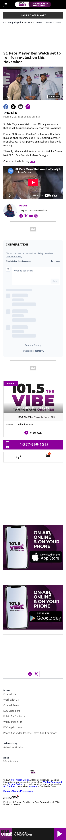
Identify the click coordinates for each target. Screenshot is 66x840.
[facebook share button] (5, 106)
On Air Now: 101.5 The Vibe (33, 407)
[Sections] (5, 4)
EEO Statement (11, 710)
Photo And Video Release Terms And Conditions (30, 733)
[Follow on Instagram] (36, 216)
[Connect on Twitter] (26, 216)
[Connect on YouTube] (31, 216)
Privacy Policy (15, 784)
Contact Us (9, 694)
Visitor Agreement (52, 782)
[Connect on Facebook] (21, 216)
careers (33, 786)
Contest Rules (11, 705)
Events (49, 22)
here (32, 161)
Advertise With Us (13, 747)
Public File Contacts (14, 716)
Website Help (10, 761)
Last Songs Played (12, 22)
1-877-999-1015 (34, 444)
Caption (54, 96)
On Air (27, 22)
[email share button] (20, 106)
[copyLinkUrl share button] (27, 106)
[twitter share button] (13, 106)
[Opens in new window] (33, 547)
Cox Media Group (20, 780)
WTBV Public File (12, 721)
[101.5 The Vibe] (33, 4)
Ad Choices (9, 786)
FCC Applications (12, 727)
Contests (37, 22)
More (58, 22)
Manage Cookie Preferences (18, 791)
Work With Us (11, 699)
